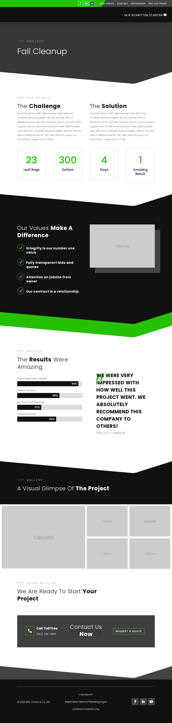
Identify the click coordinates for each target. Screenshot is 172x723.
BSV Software (158, 4)
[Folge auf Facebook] (80, 3)
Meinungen (138, 4)
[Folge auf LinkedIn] (92, 3)
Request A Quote (129, 631)
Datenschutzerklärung (86, 709)
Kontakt (122, 4)
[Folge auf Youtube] (86, 3)
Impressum (86, 695)
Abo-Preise (107, 4)
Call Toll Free (47, 628)
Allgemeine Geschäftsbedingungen (86, 702)
